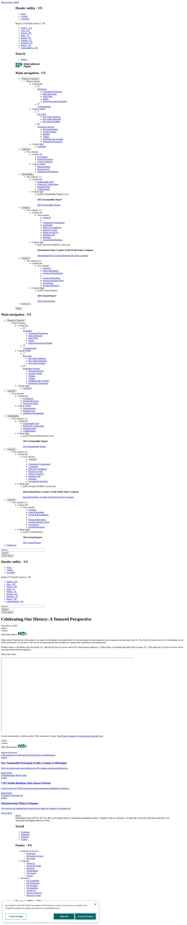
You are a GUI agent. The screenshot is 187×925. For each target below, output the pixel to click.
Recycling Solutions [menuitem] (51, 117)
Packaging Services (34, 856)
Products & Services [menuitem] (30, 79)
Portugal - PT (27, 43)
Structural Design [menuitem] (50, 129)
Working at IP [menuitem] (49, 235)
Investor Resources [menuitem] (51, 285)
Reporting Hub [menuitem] (43, 187)
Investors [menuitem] (25, 258)
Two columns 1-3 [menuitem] (34, 177)
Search (24, 59)
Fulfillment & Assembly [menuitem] (53, 139)
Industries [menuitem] (26, 149)
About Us (30, 863)
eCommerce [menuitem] (42, 157)
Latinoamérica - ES (29, 48)
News (23, 14)
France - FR (26, 33)
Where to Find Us (34, 893)
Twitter (24, 839)
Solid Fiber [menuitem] (47, 96)
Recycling (30, 858)
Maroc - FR (26, 45)
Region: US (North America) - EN (30, 23)
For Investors (32, 885)
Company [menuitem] (26, 208)
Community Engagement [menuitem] (53, 222)
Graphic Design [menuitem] (50, 132)
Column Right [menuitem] (38, 288)
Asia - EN (25, 30)
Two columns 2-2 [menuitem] (34, 210)
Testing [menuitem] (46, 137)
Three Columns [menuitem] (33, 81)
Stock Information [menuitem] (50, 271)
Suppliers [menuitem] (47, 237)
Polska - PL (26, 38)
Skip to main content (10, 2)
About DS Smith (33, 866)
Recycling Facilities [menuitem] (51, 121)
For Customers (32, 880)
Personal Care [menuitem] (43, 169)
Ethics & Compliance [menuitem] (52, 227)
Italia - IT (25, 35)
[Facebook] (19, 634)
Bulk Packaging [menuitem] (50, 94)
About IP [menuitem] (47, 218)
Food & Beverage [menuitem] (45, 159)
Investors (30, 868)
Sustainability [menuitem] (27, 174)
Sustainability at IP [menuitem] (45, 182)
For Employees (33, 883)
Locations (25, 19)
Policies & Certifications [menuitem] (47, 184)
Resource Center (33, 895)
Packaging (30, 853)
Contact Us (31, 890)
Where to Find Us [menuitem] (50, 232)
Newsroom (31, 873)
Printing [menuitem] (46, 134)
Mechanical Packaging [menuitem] (52, 141)
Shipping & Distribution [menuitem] (47, 171)
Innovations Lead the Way (91, 736)
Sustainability (32, 871)
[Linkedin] (23, 634)
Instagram (25, 834)
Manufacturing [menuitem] (43, 166)
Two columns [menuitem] (32, 152)
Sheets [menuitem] (45, 99)
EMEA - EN (26, 28)
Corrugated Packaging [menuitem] (52, 91)
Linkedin (25, 837)
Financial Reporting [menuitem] (51, 278)
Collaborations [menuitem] (43, 189)
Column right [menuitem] (37, 144)
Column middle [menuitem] (38, 109)
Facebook (25, 832)
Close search (7, 556)
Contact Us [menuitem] (26, 303)
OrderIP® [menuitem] (41, 146)
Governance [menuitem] (48, 283)
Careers (24, 16)
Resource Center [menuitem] (50, 230)
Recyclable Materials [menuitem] (52, 119)
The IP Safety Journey (66, 736)
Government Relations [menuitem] (52, 240)
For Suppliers (32, 888)
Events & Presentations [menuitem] (53, 273)
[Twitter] (26, 634)
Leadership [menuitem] (47, 225)
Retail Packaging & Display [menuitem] (55, 101)
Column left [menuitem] (37, 84)
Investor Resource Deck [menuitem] (53, 280)
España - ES (26, 40)
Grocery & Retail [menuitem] (44, 162)
